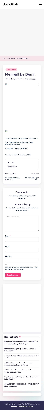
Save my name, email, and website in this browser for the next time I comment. (21, 268)
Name (8, 236)
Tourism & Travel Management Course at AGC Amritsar (21, 357)
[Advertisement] (22, 32)
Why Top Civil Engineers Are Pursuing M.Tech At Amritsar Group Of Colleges (21, 343)
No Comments (31, 79)
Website (8, 257)
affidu (10, 162)
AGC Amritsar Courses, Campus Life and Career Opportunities (19, 371)
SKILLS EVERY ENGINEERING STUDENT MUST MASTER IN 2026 (21, 385)
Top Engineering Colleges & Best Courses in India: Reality (21, 378)
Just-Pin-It (11, 4)
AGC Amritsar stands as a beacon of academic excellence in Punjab (18, 364)
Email (7, 246)
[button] (12, 166)
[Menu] (40, 4)
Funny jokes (11, 69)
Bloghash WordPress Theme (22, 406)
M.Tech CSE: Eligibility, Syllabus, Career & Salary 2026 (20, 350)
